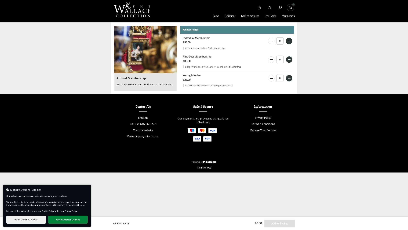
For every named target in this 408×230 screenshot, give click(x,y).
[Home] (259, 9)
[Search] (280, 9)
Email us (143, 117)
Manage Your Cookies (263, 130)
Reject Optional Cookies (26, 219)
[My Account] (269, 9)
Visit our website (143, 130)
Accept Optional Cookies (68, 219)
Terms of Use (204, 167)
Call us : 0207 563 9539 (143, 124)
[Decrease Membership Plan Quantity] (271, 40)
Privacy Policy (263, 117)
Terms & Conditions (263, 124)
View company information (143, 136)
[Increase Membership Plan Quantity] (288, 40)
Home (216, 15)
